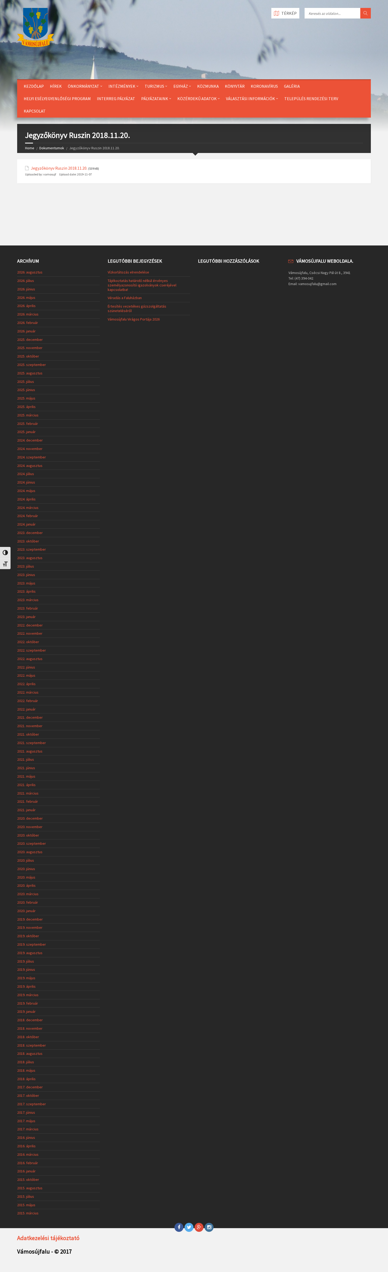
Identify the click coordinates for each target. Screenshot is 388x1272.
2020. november (29, 826)
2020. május (26, 877)
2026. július (25, 280)
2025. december (30, 339)
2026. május (26, 297)
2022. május (26, 675)
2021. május (26, 776)
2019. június (26, 969)
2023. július (25, 566)
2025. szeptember (31, 364)
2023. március (28, 599)
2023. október (28, 541)
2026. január (26, 331)
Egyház (180, 86)
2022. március (28, 692)
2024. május (26, 490)
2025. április (26, 406)
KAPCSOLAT (35, 111)
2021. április (26, 784)
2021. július (25, 759)
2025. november (29, 347)
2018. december (30, 1020)
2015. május (26, 1205)
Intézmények (121, 86)
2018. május (26, 1070)
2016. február (27, 1162)
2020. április (26, 885)
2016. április (26, 1146)
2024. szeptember (31, 457)
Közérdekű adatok (197, 98)
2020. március (28, 894)
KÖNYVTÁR (235, 86)
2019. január (26, 1011)
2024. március (28, 507)
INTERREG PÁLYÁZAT (116, 98)
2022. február (27, 700)
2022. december (30, 625)
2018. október (28, 1036)
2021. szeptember (31, 742)
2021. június (26, 767)
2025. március (28, 415)
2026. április (26, 305)
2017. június (26, 1112)
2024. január (26, 524)
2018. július (25, 1062)
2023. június (26, 574)
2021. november (29, 725)
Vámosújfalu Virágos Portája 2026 (134, 319)
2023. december (30, 532)
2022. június (26, 667)
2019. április (26, 986)
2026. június (26, 289)
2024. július (25, 473)
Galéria (292, 86)
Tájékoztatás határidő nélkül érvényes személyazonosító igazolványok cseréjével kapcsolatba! (142, 285)
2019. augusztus (29, 952)
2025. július (25, 381)
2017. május (26, 1120)
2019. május (26, 978)
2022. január (26, 709)
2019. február (27, 1003)
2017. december (30, 1087)
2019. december (30, 919)
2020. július (25, 860)
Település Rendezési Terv (311, 98)
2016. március (28, 1154)
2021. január (26, 809)
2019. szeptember (31, 944)
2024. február (27, 515)
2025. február (27, 423)
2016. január (26, 1171)
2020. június (26, 868)
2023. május (26, 583)
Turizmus (154, 86)
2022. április (26, 683)
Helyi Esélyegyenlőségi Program (57, 98)
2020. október (28, 835)
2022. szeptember (31, 650)
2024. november (29, 448)
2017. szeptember (31, 1104)
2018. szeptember (31, 1045)
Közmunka (208, 86)
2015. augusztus (29, 1188)
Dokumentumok (51, 148)
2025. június (26, 389)
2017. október (28, 1095)
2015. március (28, 1213)
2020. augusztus (29, 851)
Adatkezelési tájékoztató (48, 1238)
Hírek (56, 86)
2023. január (26, 616)
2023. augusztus (29, 557)
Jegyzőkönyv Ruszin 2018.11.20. (59, 168)
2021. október (28, 734)
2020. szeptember (31, 843)
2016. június (26, 1137)
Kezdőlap (34, 86)
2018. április (26, 1078)
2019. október (28, 936)
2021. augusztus (29, 751)
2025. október (28, 356)
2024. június (26, 482)
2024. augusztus (29, 465)
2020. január (26, 910)
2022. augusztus (29, 658)
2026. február (27, 322)
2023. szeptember (31, 549)
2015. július (25, 1196)
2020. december (30, 818)
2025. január (26, 431)
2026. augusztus (29, 272)
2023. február (27, 608)
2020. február (27, 902)
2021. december (30, 717)
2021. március (28, 793)
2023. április (26, 591)
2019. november (29, 927)
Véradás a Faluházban (125, 297)
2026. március (28, 314)
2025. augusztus (29, 373)
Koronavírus (264, 86)
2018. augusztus (29, 1053)
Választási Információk (250, 98)
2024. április (26, 499)
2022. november (29, 633)
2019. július (25, 961)
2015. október (28, 1179)
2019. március (28, 994)
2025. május (26, 398)
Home (29, 148)
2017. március (28, 1129)
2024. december (30, 440)
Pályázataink (154, 98)
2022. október (28, 641)
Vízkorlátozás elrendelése (128, 272)
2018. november (29, 1028)
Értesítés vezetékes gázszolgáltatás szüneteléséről (137, 308)
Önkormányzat (83, 86)
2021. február (27, 801)
